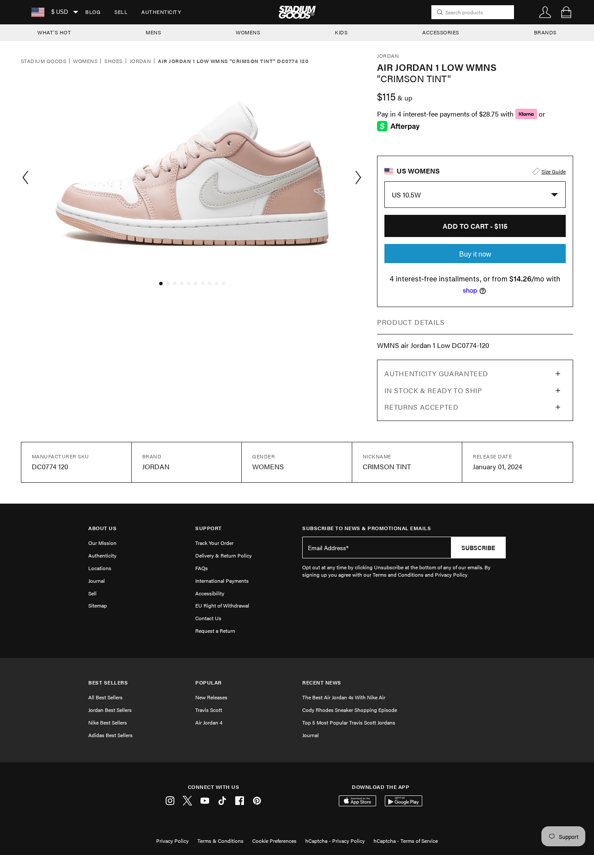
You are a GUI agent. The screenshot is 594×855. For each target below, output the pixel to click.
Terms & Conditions (220, 841)
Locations (99, 568)
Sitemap (97, 605)
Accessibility (209, 593)
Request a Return (215, 631)
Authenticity (161, 12)
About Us (102, 528)
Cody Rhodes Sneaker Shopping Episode (349, 710)
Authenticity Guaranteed (436, 373)
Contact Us (208, 618)
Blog (92, 12)
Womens (85, 61)
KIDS (341, 32)
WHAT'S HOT (54, 32)
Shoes (113, 61)
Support (208, 528)
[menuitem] (92, 12)
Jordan (140, 61)
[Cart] (566, 12)
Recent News (321, 682)
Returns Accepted (421, 407)
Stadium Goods (43, 61)
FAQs (201, 568)
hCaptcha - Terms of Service (406, 841)
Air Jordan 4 (208, 722)
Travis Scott (208, 710)
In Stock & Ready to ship (433, 390)
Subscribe (478, 547)
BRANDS (545, 32)
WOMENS (248, 32)
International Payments (222, 580)
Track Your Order (214, 543)
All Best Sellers (105, 697)
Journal (96, 580)
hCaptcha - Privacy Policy (335, 841)
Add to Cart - (475, 226)
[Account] (545, 12)
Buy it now (475, 254)
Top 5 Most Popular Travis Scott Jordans (348, 722)
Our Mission (102, 543)
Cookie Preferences (274, 841)
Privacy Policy (172, 841)
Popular (208, 682)
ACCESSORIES (440, 32)
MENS (153, 32)
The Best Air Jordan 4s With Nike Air (343, 697)
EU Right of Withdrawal (222, 605)
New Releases (211, 697)
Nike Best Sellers (107, 722)
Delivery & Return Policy (223, 555)
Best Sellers (108, 682)
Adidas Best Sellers (110, 735)
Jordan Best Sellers (110, 710)
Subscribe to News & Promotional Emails (366, 528)
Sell (120, 12)
